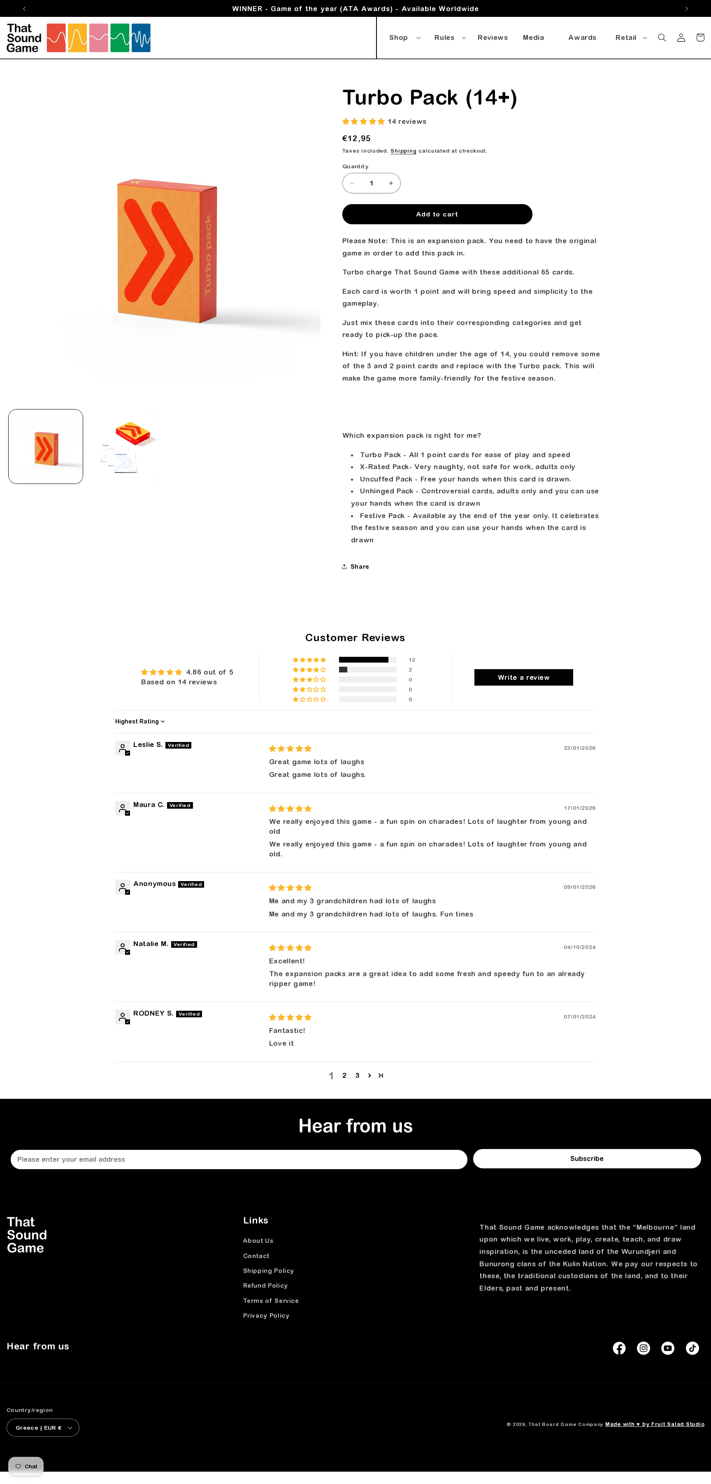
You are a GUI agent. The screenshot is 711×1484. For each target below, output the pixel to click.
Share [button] (360, 566)
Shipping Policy (268, 1270)
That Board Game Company (565, 1424)
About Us (258, 1240)
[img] (290, 748)
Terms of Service (271, 1300)
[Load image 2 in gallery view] (124, 446)
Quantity (355, 166)
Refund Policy (265, 1285)
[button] (403, 36)
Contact (256, 1255)
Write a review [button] (524, 677)
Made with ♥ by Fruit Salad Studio (654, 1424)
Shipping (403, 151)
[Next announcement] (687, 8)
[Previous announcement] (24, 8)
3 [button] (358, 1075)
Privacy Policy (266, 1315)
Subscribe (587, 1158)
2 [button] (344, 1075)
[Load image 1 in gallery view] (46, 446)
